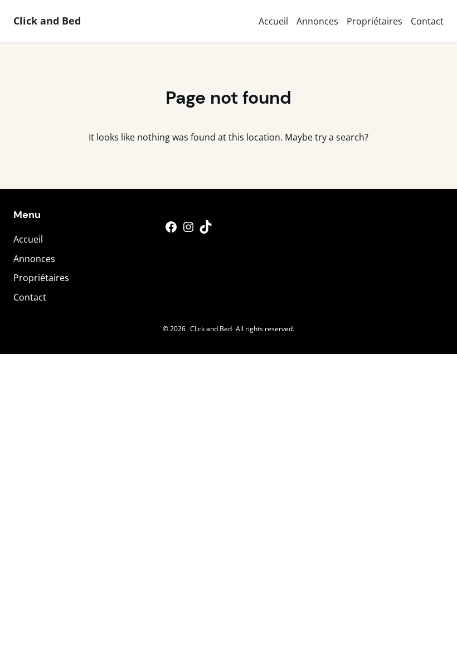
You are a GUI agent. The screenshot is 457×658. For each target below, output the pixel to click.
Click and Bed (47, 20)
